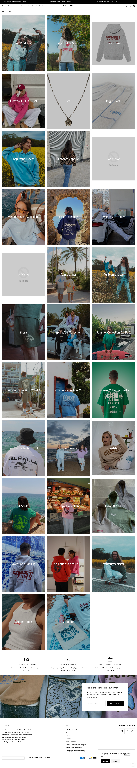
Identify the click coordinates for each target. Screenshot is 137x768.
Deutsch (19, 758)
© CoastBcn (32, 757)
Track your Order (71, 742)
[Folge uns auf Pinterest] (127, 731)
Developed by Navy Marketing (42, 757)
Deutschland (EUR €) (8, 758)
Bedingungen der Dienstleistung (75, 750)
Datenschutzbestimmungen (74, 747)
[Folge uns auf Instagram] (121, 731)
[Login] (130, 6)
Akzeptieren (105, 761)
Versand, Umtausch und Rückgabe (76, 745)
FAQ (67, 733)
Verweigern (115, 761)
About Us (30, 6)
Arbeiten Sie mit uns (42, 6)
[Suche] (126, 6)
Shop (3, 6)
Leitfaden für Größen (72, 730)
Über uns (68, 739)
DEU (119, 6)
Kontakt (68, 736)
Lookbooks (22, 6)
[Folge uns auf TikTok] (132, 731)
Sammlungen (12, 6)
